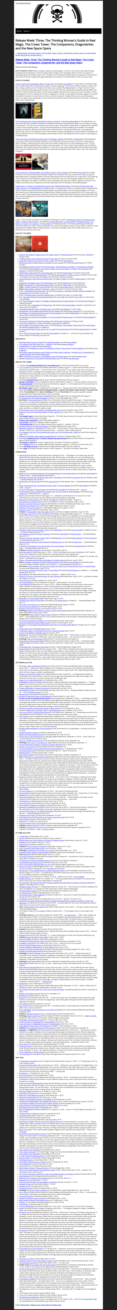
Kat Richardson (48, 283)
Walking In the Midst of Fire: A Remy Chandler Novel (37, 436)
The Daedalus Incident (27, 534)
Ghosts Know (23, 844)
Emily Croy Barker (54, 121)
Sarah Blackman (54, 710)
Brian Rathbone (79, 348)
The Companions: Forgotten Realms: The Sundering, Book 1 (36, 173)
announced (71, 915)
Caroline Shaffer (69, 222)
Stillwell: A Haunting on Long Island (31, 358)
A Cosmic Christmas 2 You (36, 953)
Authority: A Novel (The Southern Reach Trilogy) (35, 1261)
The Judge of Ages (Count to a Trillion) (32, 1162)
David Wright (40, 490)
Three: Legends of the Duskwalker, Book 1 (30, 84)
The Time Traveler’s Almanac (37, 1190)
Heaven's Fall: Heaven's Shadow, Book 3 (32, 255)
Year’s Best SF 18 (25, 1044)
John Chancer (45, 269)
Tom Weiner (53, 500)
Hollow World (23, 455)
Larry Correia (58, 263)
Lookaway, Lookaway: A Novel (34, 562)
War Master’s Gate (25, 388)
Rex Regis (22, 1073)
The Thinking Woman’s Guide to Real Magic (30, 121)
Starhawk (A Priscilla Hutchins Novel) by (33, 941)
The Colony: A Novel (26, 323)
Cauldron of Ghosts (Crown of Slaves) (32, 1198)
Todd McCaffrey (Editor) (62, 186)
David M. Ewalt (90, 566)
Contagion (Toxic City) (26, 943)
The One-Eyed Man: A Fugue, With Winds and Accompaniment (40, 749)
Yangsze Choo (49, 295)
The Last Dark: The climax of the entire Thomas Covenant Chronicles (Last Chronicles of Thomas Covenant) (56, 883)
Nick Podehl (83, 486)
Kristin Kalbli (64, 534)
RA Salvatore (54, 1305)
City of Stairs (23, 1192)
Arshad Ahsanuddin (52, 342)
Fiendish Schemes (25, 879)
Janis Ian (24, 188)
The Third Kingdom (26, 582)
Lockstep (22, 1186)
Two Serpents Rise (25, 895)
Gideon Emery (80, 279)
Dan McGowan (74, 358)
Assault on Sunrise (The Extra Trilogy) (32, 504)
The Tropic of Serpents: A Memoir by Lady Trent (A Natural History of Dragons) (46, 1174)
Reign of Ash (23, 1130)
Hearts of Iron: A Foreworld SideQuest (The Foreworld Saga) (39, 474)
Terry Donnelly (77, 530)
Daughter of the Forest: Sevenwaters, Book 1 (34, 530)
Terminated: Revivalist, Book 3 (29, 309)
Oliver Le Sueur (74, 275)
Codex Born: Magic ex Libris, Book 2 (31, 261)
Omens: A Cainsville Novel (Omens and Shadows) (35, 560)
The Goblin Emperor (26, 1196)
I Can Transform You (26, 367)
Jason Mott (36, 333)
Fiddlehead (23, 963)
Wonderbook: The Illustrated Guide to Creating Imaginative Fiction (42, 871)
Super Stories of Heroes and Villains (31, 641)
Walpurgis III (23, 500)
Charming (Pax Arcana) (27, 815)
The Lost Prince (24, 580)
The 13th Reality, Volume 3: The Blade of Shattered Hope (42, 301)
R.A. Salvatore (63, 173)
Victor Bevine (82, 173)
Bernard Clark (76, 534)
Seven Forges (23, 819)
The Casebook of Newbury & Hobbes (32, 805)
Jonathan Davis (83, 329)
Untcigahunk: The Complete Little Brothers (34, 311)
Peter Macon (47, 224)
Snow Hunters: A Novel (32, 289)
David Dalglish (49, 947)
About (26, 31)
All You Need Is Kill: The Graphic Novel (42, 1265)
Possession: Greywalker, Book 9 (30, 283)
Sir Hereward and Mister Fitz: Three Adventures (43, 365)
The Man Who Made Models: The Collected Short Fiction (38, 1101)
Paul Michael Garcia (82, 222)
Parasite (22, 935)
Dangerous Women (33, 1016)
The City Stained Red (26, 1206)
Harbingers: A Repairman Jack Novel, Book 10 (34, 478)
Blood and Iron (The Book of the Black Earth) (34, 1178)
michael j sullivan (45, 1305)
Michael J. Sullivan (57, 139)
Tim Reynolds (77, 139)
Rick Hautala (55, 311)
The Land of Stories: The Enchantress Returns (38, 297)
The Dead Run (24, 801)
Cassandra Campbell (71, 291)
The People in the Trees (27, 514)
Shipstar (22, 1202)
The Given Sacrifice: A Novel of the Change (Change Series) (39, 708)
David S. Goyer (54, 255)
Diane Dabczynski (66, 287)
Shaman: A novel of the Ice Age (29, 674)
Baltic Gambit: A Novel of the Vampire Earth (34, 1200)
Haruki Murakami (49, 267)
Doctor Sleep (23, 793)
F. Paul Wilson (57, 478)
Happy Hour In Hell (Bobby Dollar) (31, 680)
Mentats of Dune (25, 1184)
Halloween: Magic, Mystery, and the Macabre (34, 852)
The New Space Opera (73, 220)
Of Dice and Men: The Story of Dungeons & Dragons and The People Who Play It (55, 566)
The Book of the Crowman (28, 1114)
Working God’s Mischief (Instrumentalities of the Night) (38, 1182)
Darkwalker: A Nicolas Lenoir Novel (31, 1020)
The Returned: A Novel (27, 601)
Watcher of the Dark (26, 994)
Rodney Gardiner (77, 538)
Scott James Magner (70, 474)
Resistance (23, 1180)
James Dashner (69, 301)
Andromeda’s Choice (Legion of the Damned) (34, 1026)
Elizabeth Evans (33, 327)
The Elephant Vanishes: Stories (29, 267)
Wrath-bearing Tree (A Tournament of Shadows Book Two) (39, 410)
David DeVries (68, 261)
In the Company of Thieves (36, 846)
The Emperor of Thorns (27, 556)
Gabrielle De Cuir (25, 293)
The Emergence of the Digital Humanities (33, 398)
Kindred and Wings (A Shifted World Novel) (33, 426)
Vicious (21, 821)
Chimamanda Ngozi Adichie (44, 285)
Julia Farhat (56, 323)
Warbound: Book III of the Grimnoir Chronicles (35, 263)
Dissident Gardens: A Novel (28, 733)
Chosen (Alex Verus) (26, 629)
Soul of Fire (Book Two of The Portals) (32, 823)
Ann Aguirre (40, 907)
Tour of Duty (23, 422)
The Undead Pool (25, 1164)
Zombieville (23, 346)
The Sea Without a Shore (27, 1263)
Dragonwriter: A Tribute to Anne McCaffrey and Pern (34, 186)
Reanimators (23, 599)
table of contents (91, 1016)
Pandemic (22, 842)
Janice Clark (41, 291)
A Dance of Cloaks (25, 867)
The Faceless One (25, 893)
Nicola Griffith (35, 967)
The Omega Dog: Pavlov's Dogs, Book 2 (32, 329)
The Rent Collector (30, 287)
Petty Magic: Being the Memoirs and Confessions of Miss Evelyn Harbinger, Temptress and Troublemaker (55, 352)
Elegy (25, 448)
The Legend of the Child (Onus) (30, 344)
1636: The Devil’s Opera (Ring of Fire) (32, 848)
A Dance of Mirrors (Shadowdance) (31, 1022)
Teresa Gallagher (34, 269)
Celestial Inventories (34, 550)
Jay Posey (50, 84)
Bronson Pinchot (78, 263)
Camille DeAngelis (25, 354)
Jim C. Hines (50, 261)
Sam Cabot (54, 259)
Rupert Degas (65, 269)
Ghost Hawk (34, 615)
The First (27, 333)
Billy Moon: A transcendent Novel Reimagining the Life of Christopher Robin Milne (47, 625)
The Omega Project (25, 416)
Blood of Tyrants (25, 510)
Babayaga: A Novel (25, 428)
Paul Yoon (45, 289)
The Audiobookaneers (23, 3)
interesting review (34, 692)
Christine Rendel (88, 317)
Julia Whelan (65, 309)
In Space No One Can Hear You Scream (40, 850)
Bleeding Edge (24, 753)
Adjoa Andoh (67, 285)
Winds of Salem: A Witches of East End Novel (34, 542)
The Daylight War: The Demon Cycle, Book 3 (34, 647)
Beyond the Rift (32, 937)
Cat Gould (24, 224)
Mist (20, 496)
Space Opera (31, 961)
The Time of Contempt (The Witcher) (32, 621)
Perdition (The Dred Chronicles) (30, 609)
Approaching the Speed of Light (30, 502)
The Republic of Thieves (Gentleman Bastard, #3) (36, 861)
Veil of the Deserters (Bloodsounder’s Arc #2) (34, 865)
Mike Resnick (34, 500)
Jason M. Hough (58, 631)
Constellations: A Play (26, 690)
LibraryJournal (47, 982)
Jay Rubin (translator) (86, 267)
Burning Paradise (25, 939)
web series (51, 869)
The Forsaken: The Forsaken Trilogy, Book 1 (34, 325)
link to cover (61, 1071)
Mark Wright (88, 301)
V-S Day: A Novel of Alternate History (32, 1156)
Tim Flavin (73, 269)
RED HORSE (23, 574)
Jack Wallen (73, 342)
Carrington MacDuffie (55, 222)
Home (19, 31)
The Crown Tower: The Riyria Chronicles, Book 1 (32, 139)
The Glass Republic (25, 384)
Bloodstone (23, 996)
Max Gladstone (39, 895)
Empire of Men (24, 1158)
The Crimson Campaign (27, 1152)
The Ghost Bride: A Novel (32, 295)
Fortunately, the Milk (26, 755)
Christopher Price (78, 478)
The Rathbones (29, 291)
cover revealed (79, 877)
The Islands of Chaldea (27, 1279)
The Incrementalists (26, 797)
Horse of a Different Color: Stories (31, 741)
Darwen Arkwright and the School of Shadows (35, 396)
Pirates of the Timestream (28, 420)
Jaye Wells (44, 1108)
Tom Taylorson (34, 224)
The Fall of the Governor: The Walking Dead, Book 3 (37, 811)
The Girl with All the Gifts (27, 1065)
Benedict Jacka (40, 629)
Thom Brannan (63, 329)
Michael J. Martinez (43, 534)
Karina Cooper (68, 317)
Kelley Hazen (45, 354)
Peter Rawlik (34, 599)
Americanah (28, 285)
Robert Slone (81, 356)
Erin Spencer (59, 291)
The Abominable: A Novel (27, 891)
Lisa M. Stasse (90, 325)
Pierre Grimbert (58, 990)
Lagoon (21, 1208)
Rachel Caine (46, 309)
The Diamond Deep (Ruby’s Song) (30, 863)
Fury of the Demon (25, 1075)
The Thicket (23, 716)
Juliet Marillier (57, 530)
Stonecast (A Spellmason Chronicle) (31, 807)
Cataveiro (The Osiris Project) (29, 508)
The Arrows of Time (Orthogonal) (31, 737)
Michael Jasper (63, 356)
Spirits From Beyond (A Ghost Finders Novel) (34, 623)
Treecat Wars (23, 836)
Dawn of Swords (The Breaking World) (32, 1105)
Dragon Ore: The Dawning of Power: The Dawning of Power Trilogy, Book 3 (45, 348)
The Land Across (25, 1004)
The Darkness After (26, 424)
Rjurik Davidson (37, 1249)
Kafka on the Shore (25, 275)
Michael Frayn (47, 305)
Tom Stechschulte (60, 601)
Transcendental (24, 584)
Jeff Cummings (65, 321)
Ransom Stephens (44, 321)
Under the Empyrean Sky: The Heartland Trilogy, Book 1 (38, 486)
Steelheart (22, 795)
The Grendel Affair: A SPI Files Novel (31, 1052)
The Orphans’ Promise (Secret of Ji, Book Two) (35, 990)
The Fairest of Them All (27, 442)
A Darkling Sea (24, 1116)
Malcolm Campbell (85, 291)
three (59, 1305)
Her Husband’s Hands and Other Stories (40, 1028)
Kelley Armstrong (61, 560)
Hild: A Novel (23, 967)
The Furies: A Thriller (26, 1259)
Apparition (23, 984)
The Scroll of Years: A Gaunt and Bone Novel (34, 712)
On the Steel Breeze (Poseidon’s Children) (33, 745)
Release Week (25, 1305)
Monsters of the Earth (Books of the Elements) (35, 696)
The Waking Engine (26, 1160)
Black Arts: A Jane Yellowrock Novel (31, 1095)
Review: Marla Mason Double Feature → (29, 55)
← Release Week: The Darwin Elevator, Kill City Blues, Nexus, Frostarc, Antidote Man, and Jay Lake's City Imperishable (56, 53)
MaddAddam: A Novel (26, 682)
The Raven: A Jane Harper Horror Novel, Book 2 (35, 546)
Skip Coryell (35, 482)
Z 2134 (21, 490)
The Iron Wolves (25, 1054)
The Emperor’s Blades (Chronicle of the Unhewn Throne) (39, 1103)
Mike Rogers (75, 313)
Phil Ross (48, 346)
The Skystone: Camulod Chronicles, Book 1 (33, 570)
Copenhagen (35, 305)
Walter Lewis (55, 269)
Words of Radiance (25, 1110)
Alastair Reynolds (56, 745)
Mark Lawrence (55, 412)
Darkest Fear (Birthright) (27, 1097)
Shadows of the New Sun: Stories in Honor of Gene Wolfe (46, 611)
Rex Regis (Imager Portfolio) (29, 1091)
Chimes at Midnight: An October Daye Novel (34, 688)
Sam (36, 67)
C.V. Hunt (33, 346)
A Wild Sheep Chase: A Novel (29, 273)
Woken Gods (23, 694)
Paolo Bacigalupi (46, 729)
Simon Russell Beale (68, 305)
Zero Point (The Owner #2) (28, 605)
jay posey (37, 1305)
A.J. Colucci (39, 323)
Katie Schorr (78, 542)
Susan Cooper (46, 615)
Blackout (26, 855)
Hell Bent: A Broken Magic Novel (30, 951)
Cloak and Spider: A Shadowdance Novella (33, 1024)
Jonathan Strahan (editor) (30, 222)
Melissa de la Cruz (58, 542)
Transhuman (24, 1204)
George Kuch (53, 482)
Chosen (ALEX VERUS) (26, 633)
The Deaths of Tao (25, 899)
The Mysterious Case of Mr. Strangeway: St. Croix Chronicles (40, 317)
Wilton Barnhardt (53, 562)
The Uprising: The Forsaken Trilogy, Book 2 (68, 325)
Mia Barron (67, 283)
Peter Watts (44, 937)
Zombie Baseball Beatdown (28, 729)
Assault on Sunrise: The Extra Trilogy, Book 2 (34, 538)
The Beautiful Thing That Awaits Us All (40, 512)
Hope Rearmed (24, 1176)
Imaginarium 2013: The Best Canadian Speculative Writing (47, 438)
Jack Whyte (54, 570)
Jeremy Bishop (59, 546)
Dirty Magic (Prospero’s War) (29, 1108)
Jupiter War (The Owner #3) (29, 506)
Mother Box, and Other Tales (37, 710)
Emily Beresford (79, 546)
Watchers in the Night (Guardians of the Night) (35, 1099)
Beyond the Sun (32, 380)
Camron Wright (45, 287)
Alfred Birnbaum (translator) (65, 267)
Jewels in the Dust (33, 825)
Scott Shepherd (74, 562)
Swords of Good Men (26, 382)
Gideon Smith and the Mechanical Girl (32, 735)
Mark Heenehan (83, 269)
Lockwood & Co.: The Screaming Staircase (37, 757)
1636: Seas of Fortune (27, 1093)
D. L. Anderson (48, 344)
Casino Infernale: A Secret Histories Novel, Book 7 (36, 279)
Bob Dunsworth (74, 311)
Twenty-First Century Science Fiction (31, 949)
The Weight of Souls (30, 446)
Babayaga (22, 635)
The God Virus (24, 482)
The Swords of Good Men (28, 1061)
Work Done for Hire (26, 1077)
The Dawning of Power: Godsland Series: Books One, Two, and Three (42, 492)
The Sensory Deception (27, 321)
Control (26, 444)
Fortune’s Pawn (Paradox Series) (30, 945)
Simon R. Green (61, 279)
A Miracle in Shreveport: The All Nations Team (39, 356)
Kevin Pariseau (73, 570)
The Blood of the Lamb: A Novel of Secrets (33, 259)
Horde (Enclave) (28, 907)
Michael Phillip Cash (52, 358)
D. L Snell (52, 329)
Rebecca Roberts (68, 344)
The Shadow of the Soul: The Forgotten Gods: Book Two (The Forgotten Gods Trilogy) (48, 432)
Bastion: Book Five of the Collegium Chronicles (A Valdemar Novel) (42, 840)
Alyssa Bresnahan (72, 121)
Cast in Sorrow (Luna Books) (29, 607)
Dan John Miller (60, 490)
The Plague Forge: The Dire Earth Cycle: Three (35, 817)
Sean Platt (29, 490)
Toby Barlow (38, 428)
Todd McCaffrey (35, 188)
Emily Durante (85, 186)
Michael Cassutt (67, 255)
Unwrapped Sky (24, 1249)
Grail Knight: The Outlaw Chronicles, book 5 (34, 313)
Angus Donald (56, 313)
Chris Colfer (61, 297)
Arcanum (22, 998)
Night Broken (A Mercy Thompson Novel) (33, 1168)
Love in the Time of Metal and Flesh (31, 1083)
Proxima (22, 777)
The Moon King (24, 1212)
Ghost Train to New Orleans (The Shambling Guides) (37, 1170)
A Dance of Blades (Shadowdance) (30, 947)
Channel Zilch (23, 649)
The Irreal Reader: (38, 1010)
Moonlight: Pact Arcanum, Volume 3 (31, 342)
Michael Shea (57, 538)
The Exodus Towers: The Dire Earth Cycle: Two (35, 631)
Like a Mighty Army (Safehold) (29, 1150)
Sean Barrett (60, 275)
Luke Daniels (67, 84)
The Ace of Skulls (25, 791)
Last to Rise (23, 1006)
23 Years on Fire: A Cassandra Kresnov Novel (34, 698)
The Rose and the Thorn (27, 751)
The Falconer (23, 787)
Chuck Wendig (65, 486)
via (49, 394)
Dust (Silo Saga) (24, 552)
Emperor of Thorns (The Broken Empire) (33, 412)
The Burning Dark (25, 1188)
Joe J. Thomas (87, 255)
